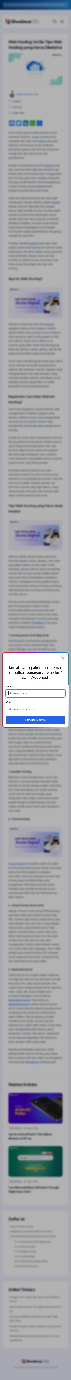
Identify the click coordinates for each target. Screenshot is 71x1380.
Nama (8, 686)
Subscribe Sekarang (35, 720)
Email (8, 702)
